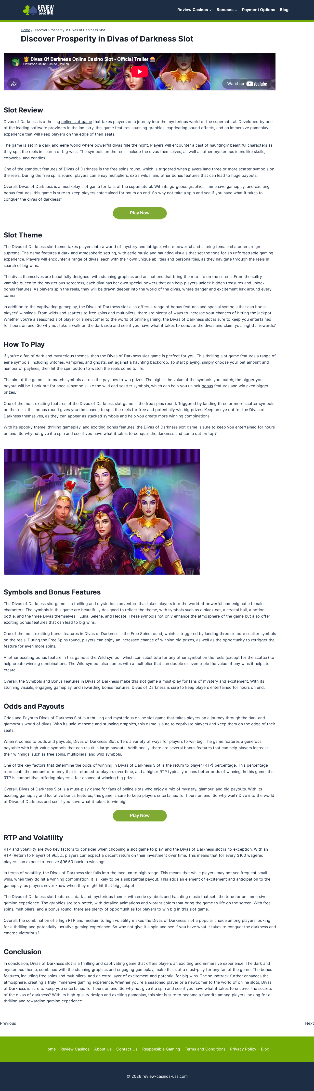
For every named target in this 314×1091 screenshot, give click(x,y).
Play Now (140, 212)
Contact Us (126, 1049)
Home (50, 1049)
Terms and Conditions (205, 1049)
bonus (207, 385)
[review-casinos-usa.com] (38, 10)
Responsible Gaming (161, 1049)
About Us (103, 1049)
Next (309, 1023)
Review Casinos (75, 1049)
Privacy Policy (243, 1049)
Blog (284, 9)
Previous (8, 1023)
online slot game (76, 121)
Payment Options (258, 9)
